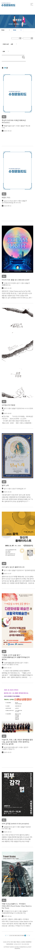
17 (20, 935)
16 (18, 935)
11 (10, 935)
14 (15, 935)
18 (22, 935)
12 (11, 935)
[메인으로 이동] (8, 4)
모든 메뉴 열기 (32, 4)
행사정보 (2, 30)
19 (23, 935)
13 (13, 935)
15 (16, 935)
